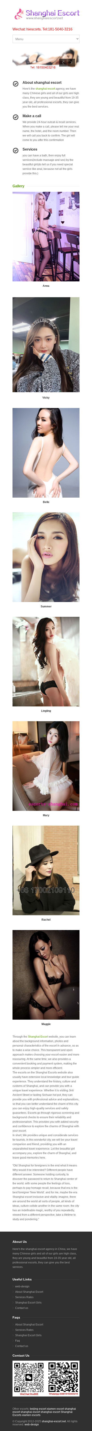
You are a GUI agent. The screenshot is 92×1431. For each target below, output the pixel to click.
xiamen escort (55, 1408)
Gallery (18, 186)
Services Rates (24, 1297)
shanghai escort (45, 88)
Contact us (21, 1308)
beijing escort (38, 1408)
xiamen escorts (31, 1415)
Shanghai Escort (38, 1036)
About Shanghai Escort (29, 1291)
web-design (22, 1286)
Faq (17, 1340)
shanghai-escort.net (54, 1421)
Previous (63, 63)
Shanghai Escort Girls (28, 1302)
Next (71, 63)
